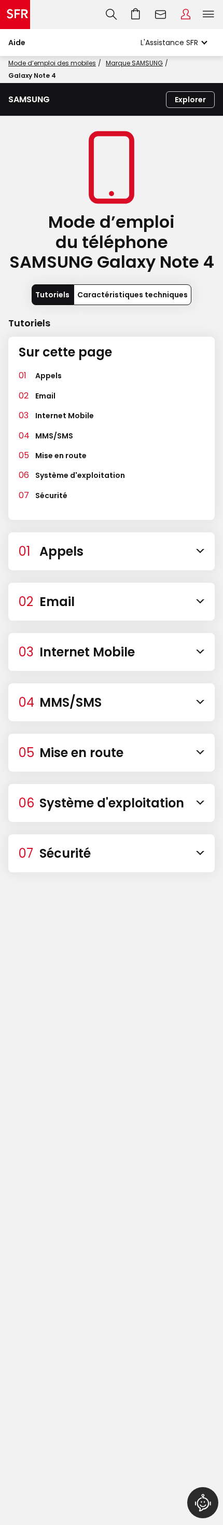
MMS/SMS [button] (54, 436)
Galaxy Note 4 (32, 75)
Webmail (160, 14)
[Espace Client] (185, 14)
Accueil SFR (15, 14)
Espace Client (185, 14)
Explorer (190, 99)
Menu (208, 14)
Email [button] (45, 396)
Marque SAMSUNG (134, 63)
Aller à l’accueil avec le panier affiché (135, 14)
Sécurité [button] (51, 495)
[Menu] (210, 14)
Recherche (111, 14)
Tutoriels (52, 295)
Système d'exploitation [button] (80, 475)
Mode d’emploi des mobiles (52, 63)
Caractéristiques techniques (132, 295)
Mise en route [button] (61, 455)
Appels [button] (48, 375)
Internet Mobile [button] (64, 415)
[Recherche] (111, 14)
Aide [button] (16, 42)
